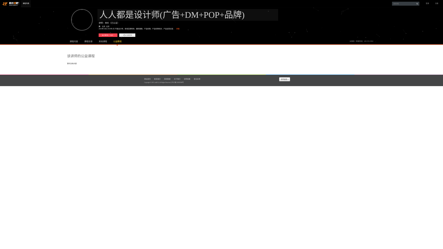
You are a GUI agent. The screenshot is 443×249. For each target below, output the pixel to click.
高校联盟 (167, 79)
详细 (177, 29)
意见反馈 (197, 79)
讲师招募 (187, 79)
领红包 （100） (109, 35)
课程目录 (88, 41)
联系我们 (157, 79)
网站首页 (147, 79)
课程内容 (74, 41)
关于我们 (177, 79)
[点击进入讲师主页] (81, 20)
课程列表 (26, 3)
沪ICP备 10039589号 (177, 82)
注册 (436, 3)
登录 (427, 3)
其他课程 (103, 41)
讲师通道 (284, 79)
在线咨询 (129, 35)
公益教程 (117, 41)
